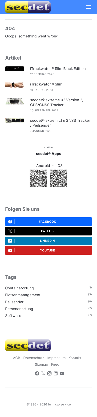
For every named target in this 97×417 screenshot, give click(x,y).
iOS (60, 165)
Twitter (47, 231)
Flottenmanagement (22, 295)
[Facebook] (37, 374)
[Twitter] (43, 374)
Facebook (47, 221)
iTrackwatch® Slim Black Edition (58, 68)
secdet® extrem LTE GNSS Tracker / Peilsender (60, 122)
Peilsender (14, 302)
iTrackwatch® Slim (46, 84)
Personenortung (19, 309)
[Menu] (86, 7)
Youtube (47, 250)
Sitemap (41, 364)
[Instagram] (49, 374)
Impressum (56, 358)
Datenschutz (33, 358)
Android (43, 165)
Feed (55, 364)
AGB (16, 358)
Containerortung (19, 288)
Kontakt (75, 358)
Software (13, 315)
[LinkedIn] (56, 374)
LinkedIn (47, 241)
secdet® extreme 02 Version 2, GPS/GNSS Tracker (56, 102)
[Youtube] (62, 374)
